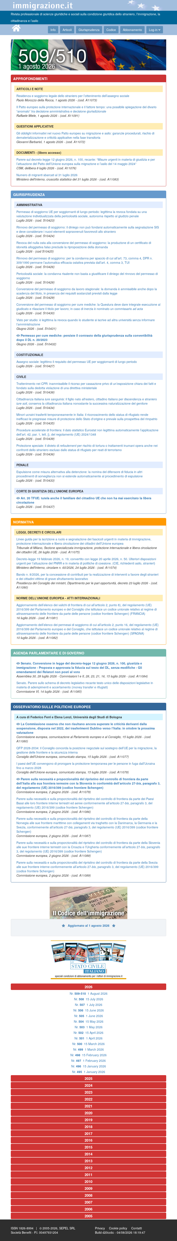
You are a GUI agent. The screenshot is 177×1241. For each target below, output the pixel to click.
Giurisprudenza (89, 30)
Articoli (67, 30)
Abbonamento (132, 30)
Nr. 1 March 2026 (88, 1049)
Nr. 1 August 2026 (88, 993)
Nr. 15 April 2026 (88, 1032)
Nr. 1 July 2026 (88, 1004)
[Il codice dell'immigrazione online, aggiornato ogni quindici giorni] (88, 903)
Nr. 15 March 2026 (88, 1044)
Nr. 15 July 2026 (88, 999)
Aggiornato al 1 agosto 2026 (89, 925)
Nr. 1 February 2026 (88, 1060)
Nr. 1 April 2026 (88, 1038)
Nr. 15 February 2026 (88, 1055)
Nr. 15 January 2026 (88, 1066)
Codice (111, 30)
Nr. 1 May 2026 (89, 1027)
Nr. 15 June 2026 (88, 1010)
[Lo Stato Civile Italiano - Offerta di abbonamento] (88, 959)
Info (53, 30)
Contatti (136, 1228)
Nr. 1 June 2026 (88, 1016)
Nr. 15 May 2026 (88, 1021)
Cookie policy (118, 1228)
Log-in (153, 30)
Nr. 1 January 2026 (88, 1072)
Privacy (100, 1228)
